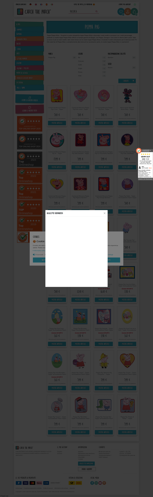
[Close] (105, 213)
